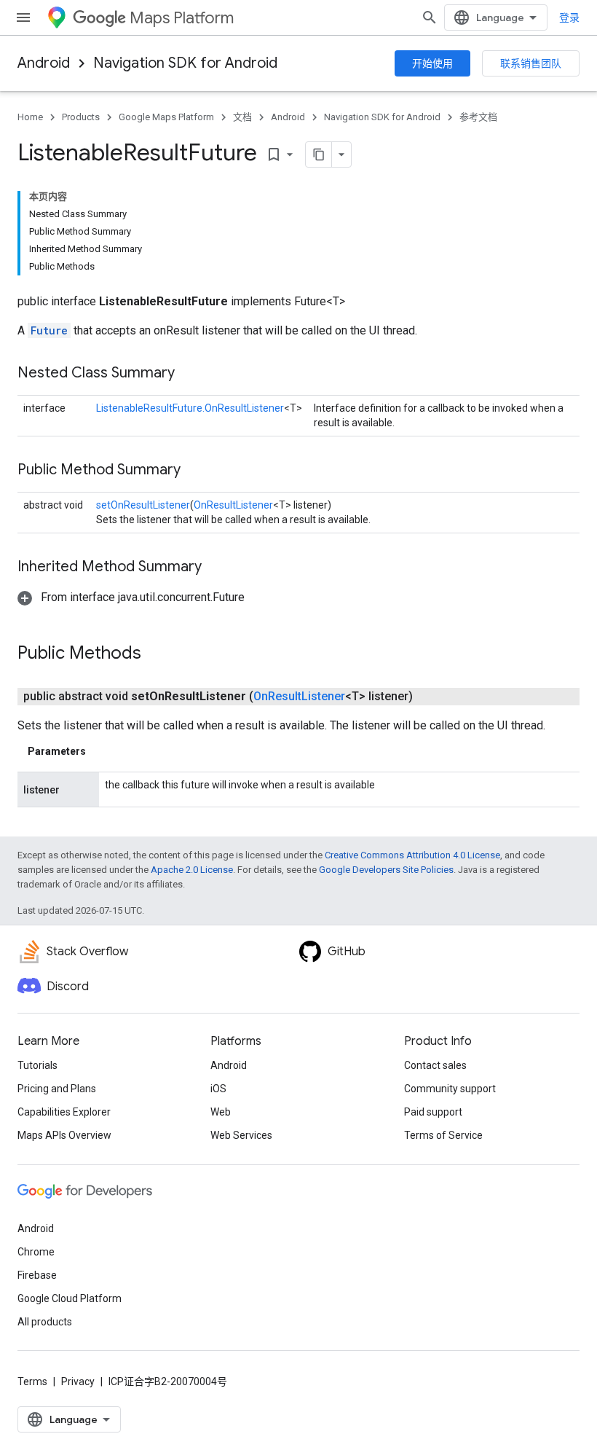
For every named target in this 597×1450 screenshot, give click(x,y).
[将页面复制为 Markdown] (319, 154)
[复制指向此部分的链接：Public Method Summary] (195, 470)
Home (30, 116)
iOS (218, 1088)
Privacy (78, 1381)
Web (220, 1112)
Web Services (241, 1135)
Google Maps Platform (166, 116)
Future (49, 330)
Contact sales (435, 1065)
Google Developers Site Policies (386, 869)
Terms (32, 1381)
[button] (131, 597)
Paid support (433, 1112)
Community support (450, 1088)
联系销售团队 (530, 63)
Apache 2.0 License (192, 869)
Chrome (36, 1252)
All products (44, 1322)
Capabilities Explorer (64, 1112)
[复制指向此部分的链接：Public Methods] (155, 654)
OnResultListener (233, 505)
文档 (242, 116)
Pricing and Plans (56, 1088)
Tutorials (37, 1065)
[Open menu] (23, 17)
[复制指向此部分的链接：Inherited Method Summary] (216, 567)
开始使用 (432, 63)
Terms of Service (443, 1135)
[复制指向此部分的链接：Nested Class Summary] (189, 374)
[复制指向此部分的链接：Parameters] (100, 751)
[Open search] (429, 17)
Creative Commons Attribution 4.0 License (412, 855)
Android (43, 63)
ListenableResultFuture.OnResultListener (190, 408)
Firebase (37, 1275)
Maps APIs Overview (64, 1135)
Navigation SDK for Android (185, 63)
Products (81, 116)
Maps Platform (182, 18)
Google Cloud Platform (69, 1298)
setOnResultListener (143, 505)
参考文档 (478, 116)
